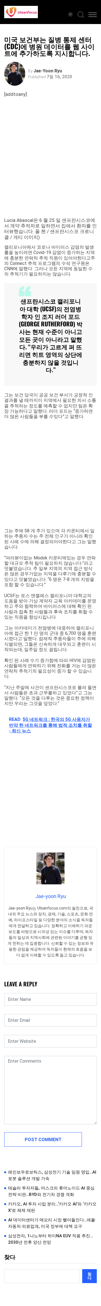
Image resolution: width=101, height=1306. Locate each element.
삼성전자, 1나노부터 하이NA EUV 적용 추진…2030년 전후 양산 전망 (50, 1239)
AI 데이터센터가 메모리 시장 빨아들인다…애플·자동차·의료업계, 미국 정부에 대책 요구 (52, 1223)
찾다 (9, 1257)
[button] (92, 15)
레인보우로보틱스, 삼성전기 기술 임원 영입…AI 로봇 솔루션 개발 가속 (52, 1175)
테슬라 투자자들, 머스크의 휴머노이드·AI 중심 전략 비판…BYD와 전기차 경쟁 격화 (51, 1191)
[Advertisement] (50, 164)
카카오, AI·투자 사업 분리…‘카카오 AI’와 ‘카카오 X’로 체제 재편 (52, 1207)
